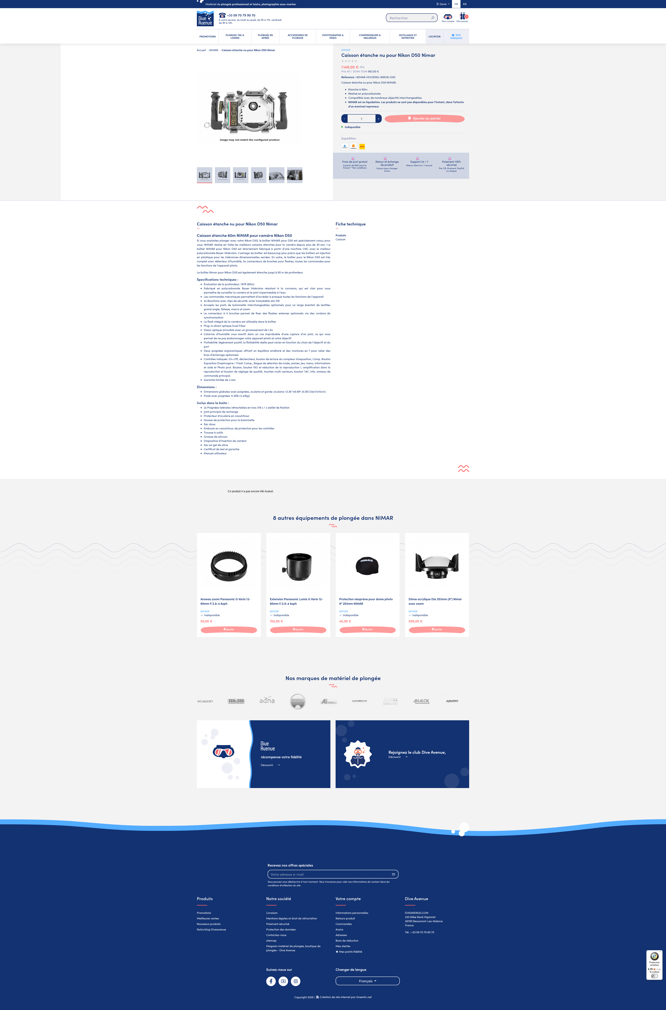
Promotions (204, 913)
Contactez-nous (276, 935)
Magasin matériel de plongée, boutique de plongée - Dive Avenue (293, 948)
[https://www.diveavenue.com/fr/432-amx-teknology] (359, 701)
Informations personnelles (352, 913)
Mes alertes (343, 946)
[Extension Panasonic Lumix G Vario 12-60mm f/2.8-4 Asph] (298, 585)
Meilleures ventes (208, 918)
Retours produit (345, 918)
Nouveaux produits (209, 924)
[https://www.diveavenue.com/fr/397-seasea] (205, 701)
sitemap (271, 940)
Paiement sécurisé (277, 924)
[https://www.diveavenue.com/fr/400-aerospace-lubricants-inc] (297, 701)
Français (366, 980)
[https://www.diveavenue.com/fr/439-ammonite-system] (328, 701)
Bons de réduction (347, 940)
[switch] (654, 976)
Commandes (344, 924)
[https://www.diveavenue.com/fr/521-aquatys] (451, 701)
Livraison (272, 913)
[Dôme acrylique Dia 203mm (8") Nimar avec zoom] (437, 585)
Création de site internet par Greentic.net (346, 997)
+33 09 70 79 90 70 (241, 15)
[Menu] (660, 952)
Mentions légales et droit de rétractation (291, 918)
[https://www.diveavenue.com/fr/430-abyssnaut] (267, 701)
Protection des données (281, 929)
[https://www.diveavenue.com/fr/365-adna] (236, 701)
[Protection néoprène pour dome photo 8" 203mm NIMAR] (368, 585)
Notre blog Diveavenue (211, 929)
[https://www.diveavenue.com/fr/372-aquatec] (421, 701)
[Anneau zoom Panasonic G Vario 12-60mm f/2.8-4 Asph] (229, 585)
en (465, 4)
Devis (443, 4)
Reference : (348, 77)
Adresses (341, 935)
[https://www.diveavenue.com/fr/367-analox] (390, 701)
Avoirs (339, 929)
